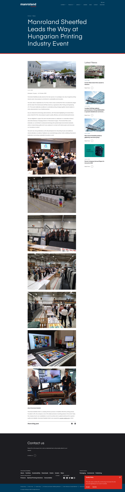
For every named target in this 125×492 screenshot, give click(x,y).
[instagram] (74, 478)
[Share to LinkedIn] (75, 423)
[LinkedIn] (67, 478)
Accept (88, 487)
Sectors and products (26, 475)
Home (29, 16)
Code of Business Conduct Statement (70, 486)
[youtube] (72, 478)
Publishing (99, 473)
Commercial (90, 473)
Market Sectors (83, 470)
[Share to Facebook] (72, 423)
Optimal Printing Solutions (35, 478)
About (22, 473)
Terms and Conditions (84, 486)
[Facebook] (64, 478)
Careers (57, 473)
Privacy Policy (23, 486)
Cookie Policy (38, 486)
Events (51, 473)
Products (23, 478)
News (34, 16)
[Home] (28, 5)
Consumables (48, 478)
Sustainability (36, 473)
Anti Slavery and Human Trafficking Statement (52, 486)
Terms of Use (30, 486)
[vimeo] (69, 478)
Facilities (28, 473)
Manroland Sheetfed (25, 470)
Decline (95, 487)
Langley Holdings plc (65, 418)
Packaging (83, 473)
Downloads (45, 473)
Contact (57, 475)
